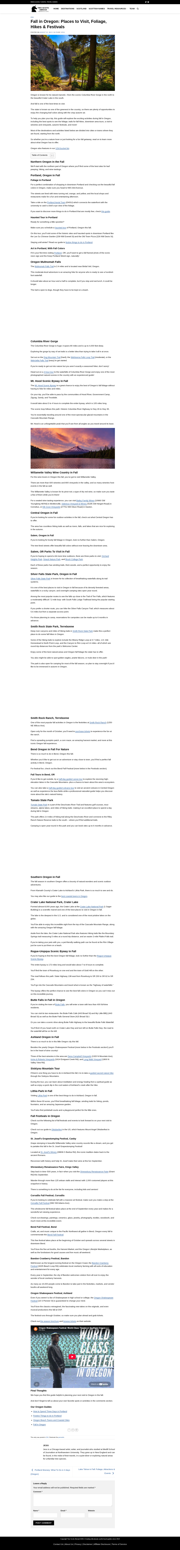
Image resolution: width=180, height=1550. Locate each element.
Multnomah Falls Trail (44, 266)
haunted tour (60, 228)
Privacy (78, 1544)
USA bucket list (62, 148)
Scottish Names (97, 9)
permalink (61, 1437)
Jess (63, 32)
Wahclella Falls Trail (39, 360)
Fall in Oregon (39, 1424)
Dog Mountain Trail (52, 357)
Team (132, 9)
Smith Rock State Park (83, 631)
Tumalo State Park (39, 805)
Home (56, 9)
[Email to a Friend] (73, 1430)
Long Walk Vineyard (93, 1059)
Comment (37, 1492)
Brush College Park (74, 559)
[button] (138, 9)
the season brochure (49, 1321)
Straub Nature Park (51, 559)
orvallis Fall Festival (41, 1203)
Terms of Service (119, 1544)
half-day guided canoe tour (71, 779)
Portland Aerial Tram (56, 202)
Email (64, 1511)
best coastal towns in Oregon (74, 896)
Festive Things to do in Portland (47, 1416)
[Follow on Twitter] (146, 2)
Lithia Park (42, 1095)
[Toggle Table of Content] (51, 155)
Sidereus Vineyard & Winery (74, 504)
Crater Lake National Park (91, 907)
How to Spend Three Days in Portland (50, 1411)
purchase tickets (82, 731)
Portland (58, 253)
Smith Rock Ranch (98, 722)
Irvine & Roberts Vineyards (43, 1059)
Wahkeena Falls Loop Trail (83, 357)
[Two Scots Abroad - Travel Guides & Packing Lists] (40, 9)
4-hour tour (49, 372)
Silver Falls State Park (40, 578)
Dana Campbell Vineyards (79, 1056)
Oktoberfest (56, 1129)
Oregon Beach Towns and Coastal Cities (51, 1420)
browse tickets (69, 1321)
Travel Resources (116, 9)
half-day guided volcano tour (61, 788)
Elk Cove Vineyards (51, 507)
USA (32, 17)
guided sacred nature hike (102, 1073)
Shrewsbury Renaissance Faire (94, 1171)
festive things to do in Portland (79, 242)
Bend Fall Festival (55, 1235)
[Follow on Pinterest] (148, 2)
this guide (105, 211)
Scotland (81, 9)
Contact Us (58, 1544)
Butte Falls (60, 1004)
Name (36, 1511)
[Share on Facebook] (69, 1430)
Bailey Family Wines (85, 500)
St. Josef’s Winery (49, 1152)
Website (91, 1511)
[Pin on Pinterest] (76, 1430)
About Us (69, 1544)
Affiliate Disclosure (102, 1544)
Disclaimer (87, 1544)
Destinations (67, 9)
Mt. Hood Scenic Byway (45, 385)
